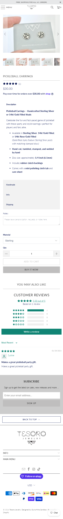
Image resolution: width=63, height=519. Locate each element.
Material (6, 235)
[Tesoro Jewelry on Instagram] (34, 469)
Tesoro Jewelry (15, 510)
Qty (4, 248)
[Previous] (5, 34)
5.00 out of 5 (39, 301)
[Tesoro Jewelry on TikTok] (39, 469)
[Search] (52, 7)
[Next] (57, 34)
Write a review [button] (31, 331)
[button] (19, 310)
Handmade (10, 185)
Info (8, 195)
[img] (8, 351)
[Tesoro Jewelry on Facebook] (29, 469)
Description (11, 104)
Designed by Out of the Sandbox (34, 510)
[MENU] (1, 7)
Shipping (9, 204)
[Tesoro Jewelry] (31, 7)
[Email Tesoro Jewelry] (24, 469)
